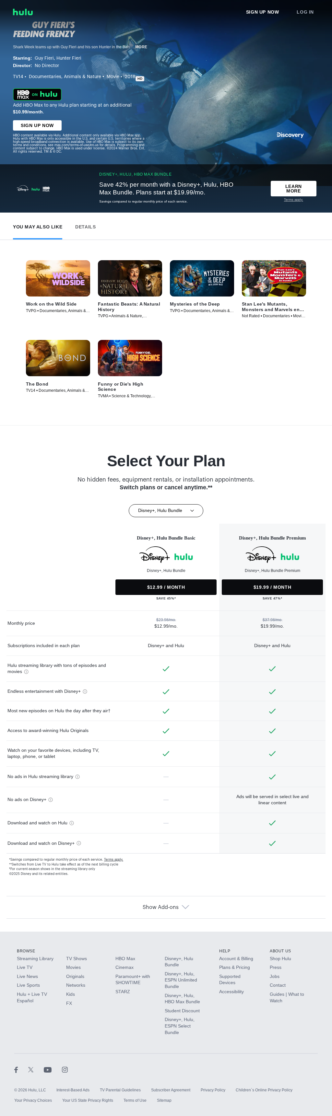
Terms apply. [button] (113, 859)
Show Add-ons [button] (161, 907)
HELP (224, 951)
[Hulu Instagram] (65, 1069)
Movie (113, 77)
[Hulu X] (36, 1069)
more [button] (141, 47)
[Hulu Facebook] (21, 1069)
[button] (37, 225)
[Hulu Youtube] (53, 1069)
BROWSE (26, 951)
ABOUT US (280, 951)
